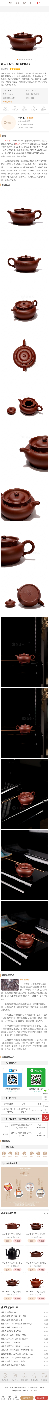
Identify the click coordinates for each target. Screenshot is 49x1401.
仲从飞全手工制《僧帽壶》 (36, 1234)
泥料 (24, 3)
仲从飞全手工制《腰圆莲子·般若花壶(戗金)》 (12, 1234)
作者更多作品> (8, 102)
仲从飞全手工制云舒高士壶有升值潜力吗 (17, 1350)
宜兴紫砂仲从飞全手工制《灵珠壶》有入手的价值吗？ (18, 1354)
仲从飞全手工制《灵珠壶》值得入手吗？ (17, 1358)
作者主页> (31, 118)
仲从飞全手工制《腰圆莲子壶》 (36, 1263)
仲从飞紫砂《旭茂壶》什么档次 (13, 1365)
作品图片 (6, 185)
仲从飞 (10, 90)
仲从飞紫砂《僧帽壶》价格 (11, 1327)
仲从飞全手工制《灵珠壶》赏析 (13, 1335)
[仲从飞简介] (8, 122)
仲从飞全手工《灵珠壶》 (11, 1342)
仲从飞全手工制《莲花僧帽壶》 (36, 1292)
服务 (38, 3)
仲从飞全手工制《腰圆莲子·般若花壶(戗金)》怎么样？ (18, 1324)
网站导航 (34, 1391)
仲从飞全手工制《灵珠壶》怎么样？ (15, 1339)
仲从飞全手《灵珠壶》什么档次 (13, 1361)
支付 (31, 3)
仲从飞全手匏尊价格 (9, 1312)
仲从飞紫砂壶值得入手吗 (11, 1331)
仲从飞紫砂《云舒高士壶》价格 (13, 1316)
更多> (46, 1214)
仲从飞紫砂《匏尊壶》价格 (11, 1320)
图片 (17, 3)
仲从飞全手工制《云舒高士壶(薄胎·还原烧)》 (12, 1263)
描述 (10, 3)
